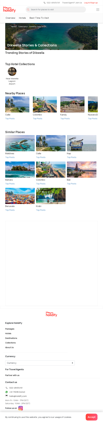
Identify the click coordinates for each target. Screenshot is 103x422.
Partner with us (12, 375)
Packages (9, 328)
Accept (91, 417)
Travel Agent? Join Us (72, 2)
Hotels (22, 17)
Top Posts (10, 118)
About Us (9, 347)
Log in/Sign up (91, 2)
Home (13, 26)
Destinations (11, 338)
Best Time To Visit (39, 17)
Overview (10, 17)
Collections (22, 26)
